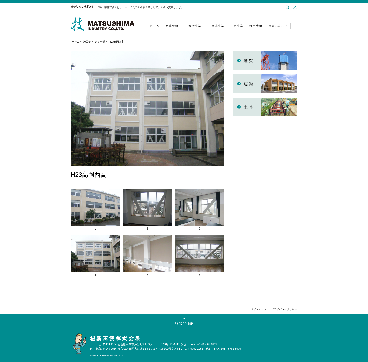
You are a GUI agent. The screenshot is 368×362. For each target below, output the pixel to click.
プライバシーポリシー (284, 309)
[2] (147, 191)
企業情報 (171, 25)
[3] (199, 191)
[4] (95, 237)
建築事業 (217, 25)
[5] (147, 237)
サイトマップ (259, 309)
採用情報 (255, 25)
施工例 (87, 41)
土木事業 (236, 25)
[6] (199, 237)
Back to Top (184, 323)
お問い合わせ (278, 25)
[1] (95, 191)
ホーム (154, 25)
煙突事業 (194, 25)
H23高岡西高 (116, 41)
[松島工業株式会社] (102, 28)
